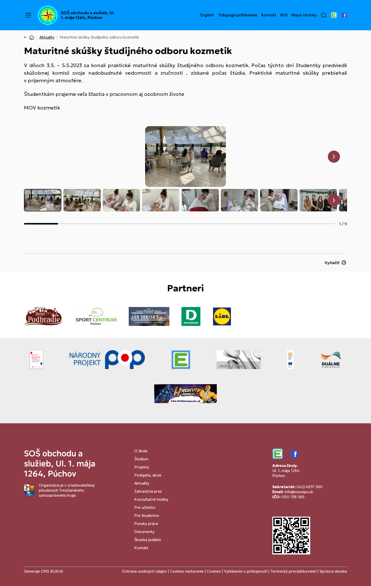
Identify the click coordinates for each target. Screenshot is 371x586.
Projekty (141, 467)
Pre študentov (146, 515)
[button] (324, 15)
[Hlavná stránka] (31, 37)
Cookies (214, 571)
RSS (283, 15)
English (207, 15)
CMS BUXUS (52, 571)
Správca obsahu (333, 571)
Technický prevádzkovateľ (293, 571)
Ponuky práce (146, 523)
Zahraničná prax (148, 491)
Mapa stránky (304, 15)
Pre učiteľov (144, 507)
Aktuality (47, 37)
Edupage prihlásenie (238, 15)
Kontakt (268, 15)
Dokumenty (144, 531)
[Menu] (28, 15)
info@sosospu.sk (299, 491)
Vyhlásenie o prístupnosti (245, 571)
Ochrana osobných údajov (144, 571)
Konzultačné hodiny (151, 499)
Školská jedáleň (147, 539)
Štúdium (141, 459)
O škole (141, 451)
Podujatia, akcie (148, 475)
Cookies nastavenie (187, 571)
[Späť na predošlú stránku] (26, 37)
